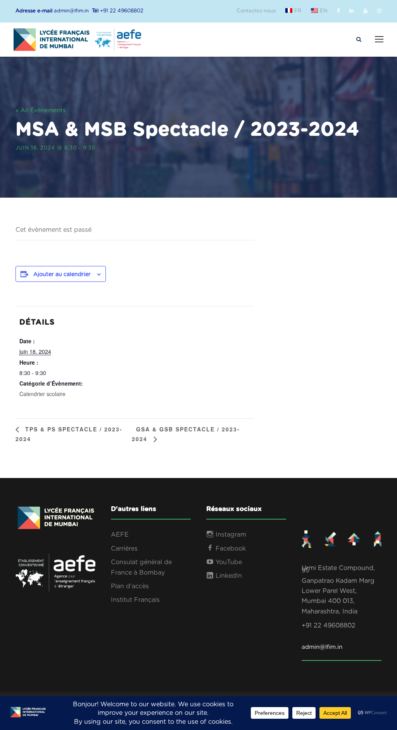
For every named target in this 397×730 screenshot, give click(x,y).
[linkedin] (351, 11)
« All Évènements (41, 110)
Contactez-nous (256, 11)
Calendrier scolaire (42, 394)
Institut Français (135, 600)
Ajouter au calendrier (62, 274)
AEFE (120, 535)
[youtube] (365, 11)
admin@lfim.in (322, 647)
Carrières (124, 549)
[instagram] (379, 11)
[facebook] (338, 11)
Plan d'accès (130, 586)
